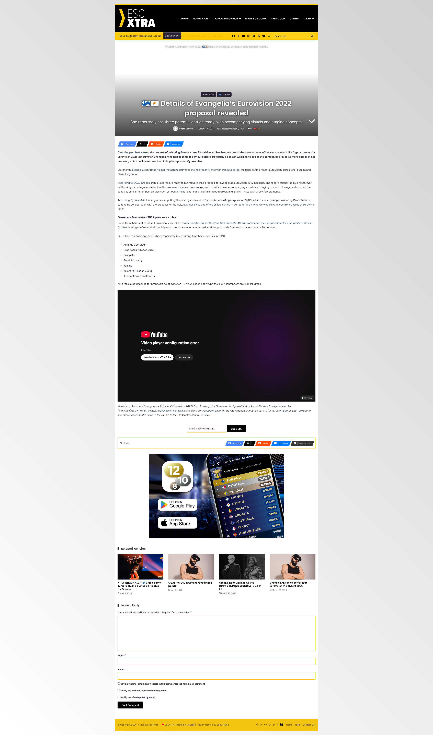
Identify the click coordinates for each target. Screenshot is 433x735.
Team (307, 18)
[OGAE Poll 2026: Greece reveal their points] (191, 567)
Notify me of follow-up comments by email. (143, 690)
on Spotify (285, 410)
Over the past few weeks (133, 152)
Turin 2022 (194, 46)
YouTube (302, 410)
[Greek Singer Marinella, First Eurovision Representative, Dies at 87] (242, 567)
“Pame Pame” (178, 191)
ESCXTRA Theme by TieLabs (180, 724)
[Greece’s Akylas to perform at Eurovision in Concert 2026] (292, 567)
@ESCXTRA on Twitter (142, 410)
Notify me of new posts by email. (138, 697)
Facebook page (211, 410)
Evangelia (189, 204)
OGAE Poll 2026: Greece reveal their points (190, 584)
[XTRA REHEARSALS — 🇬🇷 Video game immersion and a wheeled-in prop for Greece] (140, 567)
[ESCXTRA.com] (137, 18)
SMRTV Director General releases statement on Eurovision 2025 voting (220, 35)
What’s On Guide (255, 18)
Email (121, 669)
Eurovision (200, 18)
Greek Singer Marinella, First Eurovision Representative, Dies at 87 (240, 586)
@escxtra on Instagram (171, 410)
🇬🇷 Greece (224, 94)
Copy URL (236, 428)
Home (185, 18)
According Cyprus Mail (131, 200)
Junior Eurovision (226, 18)
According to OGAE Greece (134, 182)
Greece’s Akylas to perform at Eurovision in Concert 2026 (288, 584)
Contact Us (309, 724)
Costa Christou (186, 128)
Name (122, 655)
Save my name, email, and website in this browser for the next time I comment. (163, 683)
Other (294, 18)
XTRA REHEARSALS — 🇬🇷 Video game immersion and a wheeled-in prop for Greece (139, 586)
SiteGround (223, 724)
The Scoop (278, 18)
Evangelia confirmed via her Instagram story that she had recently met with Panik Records (185, 169)
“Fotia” (196, 191)
